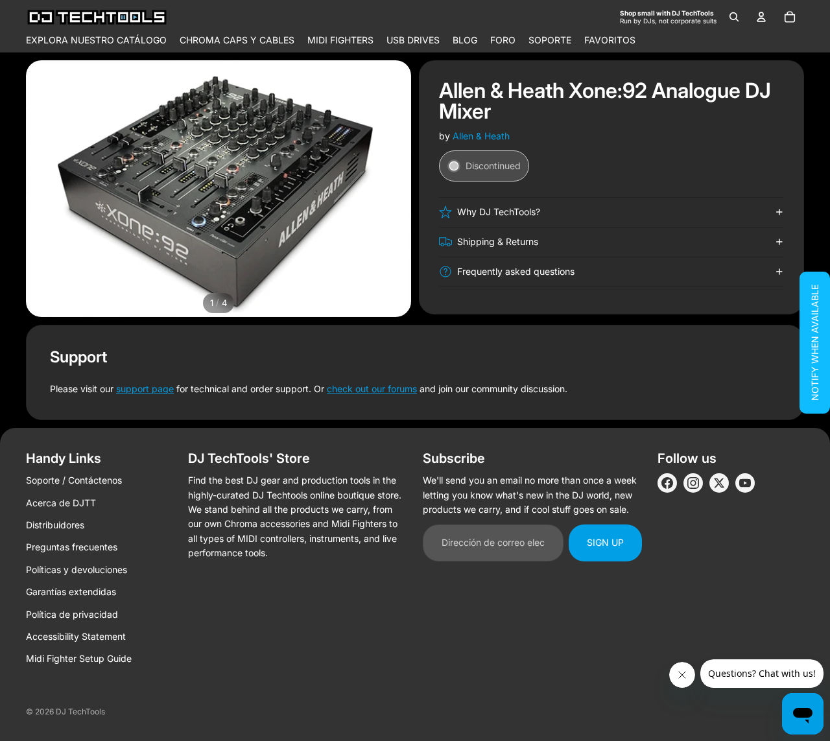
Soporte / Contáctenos (74, 480)
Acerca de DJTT (61, 502)
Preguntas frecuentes (71, 546)
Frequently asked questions (516, 271)
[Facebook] (667, 483)
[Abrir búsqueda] (734, 17)
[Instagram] (693, 483)
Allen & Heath (481, 135)
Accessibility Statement (76, 636)
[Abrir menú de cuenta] (761, 17)
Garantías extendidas (71, 591)
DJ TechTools (80, 711)
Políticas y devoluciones (76, 569)
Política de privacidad (72, 614)
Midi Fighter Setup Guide (79, 658)
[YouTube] (745, 483)
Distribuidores (55, 524)
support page (145, 388)
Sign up (605, 542)
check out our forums (372, 388)
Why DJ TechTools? (498, 211)
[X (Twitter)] (719, 483)
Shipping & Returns (497, 241)
